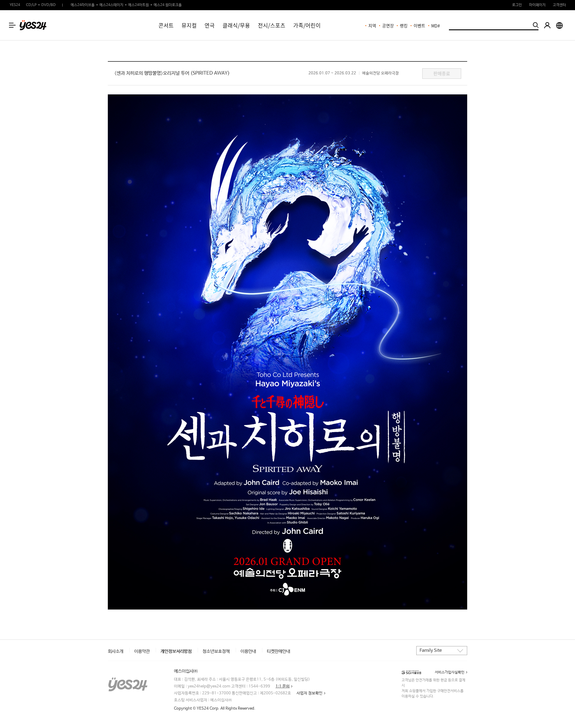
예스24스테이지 (111, 5)
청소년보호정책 (216, 651)
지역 (372, 25)
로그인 (517, 5)
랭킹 (404, 25)
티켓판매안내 (278, 651)
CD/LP (31, 5)
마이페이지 (537, 5)
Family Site (431, 650)
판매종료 (441, 73)
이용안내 (248, 651)
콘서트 (166, 25)
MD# (435, 25)
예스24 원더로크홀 (168, 5)
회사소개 (115, 651)
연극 (210, 25)
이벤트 (419, 25)
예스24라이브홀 (83, 5)
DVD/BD (48, 5)
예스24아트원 (138, 5)
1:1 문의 (283, 686)
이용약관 (142, 651)
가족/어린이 (307, 25)
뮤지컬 (189, 25)
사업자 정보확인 (309, 693)
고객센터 (559, 5)
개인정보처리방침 (176, 651)
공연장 (388, 25)
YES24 (15, 5)
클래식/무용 (236, 25)
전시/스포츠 (271, 25)
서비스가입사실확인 (449, 672)
